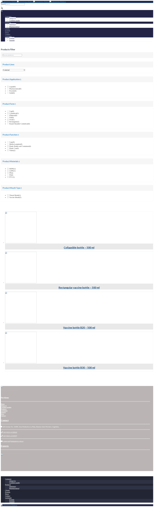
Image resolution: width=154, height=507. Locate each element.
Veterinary (12, 25)
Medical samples (15, 144)
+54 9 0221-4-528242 (10, 432)
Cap (11, 111)
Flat (11, 117)
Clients (7, 29)
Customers (4, 411)
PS (11, 175)
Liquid (12, 87)
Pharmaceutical (14, 27)
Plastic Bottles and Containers (20, 146)
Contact (7, 34)
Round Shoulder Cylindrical (19, 124)
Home (3, 404)
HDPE (12, 169)
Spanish (12, 40)
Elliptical (13, 115)
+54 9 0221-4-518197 (10, 436)
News (7, 32)
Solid (12, 93)
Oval (11, 120)
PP (11, 173)
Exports (7, 30)
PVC (12, 177)
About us (4, 406)
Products (8, 22)
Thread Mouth (15, 195)
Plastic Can (14, 148)
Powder (12, 91)
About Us (12, 18)
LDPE (12, 171)
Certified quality (14, 20)
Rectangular (14, 122)
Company (8, 16)
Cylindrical (14, 113)
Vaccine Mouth (15, 197)
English (11, 38)
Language (8, 36)
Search (3, 4)
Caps (12, 142)
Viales (12, 150)
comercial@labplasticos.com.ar (13, 441)
